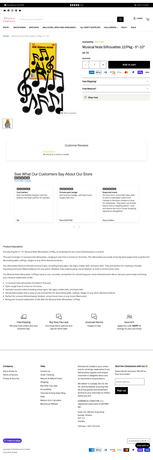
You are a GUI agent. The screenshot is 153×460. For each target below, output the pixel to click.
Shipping (44, 382)
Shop (6, 27)
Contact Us (45, 371)
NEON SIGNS (19, 27)
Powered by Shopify (10, 452)
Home (6, 36)
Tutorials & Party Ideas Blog (52, 393)
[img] (77, 177)
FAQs (42, 396)
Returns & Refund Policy (51, 378)
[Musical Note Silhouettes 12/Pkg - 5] (7, 123)
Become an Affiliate (49, 404)
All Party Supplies (90, 27)
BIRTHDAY (34, 27)
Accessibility (45, 389)
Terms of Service (10, 374)
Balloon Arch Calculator (51, 400)
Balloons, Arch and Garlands (59, 27)
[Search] (120, 19)
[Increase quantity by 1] (103, 65)
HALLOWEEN (110, 27)
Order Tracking (47, 374)
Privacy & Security (11, 378)
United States (137, 441)
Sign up (121, 390)
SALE (133, 27)
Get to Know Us (10, 371)
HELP (124, 27)
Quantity (86, 58)
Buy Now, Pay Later (49, 385)
